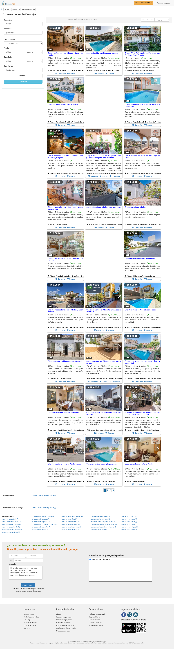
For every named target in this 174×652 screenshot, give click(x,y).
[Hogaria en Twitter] (130, 615)
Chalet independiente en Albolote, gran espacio (65, 311)
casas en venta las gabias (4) (11, 524)
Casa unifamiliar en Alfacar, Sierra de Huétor (65, 54)
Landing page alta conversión (66, 628)
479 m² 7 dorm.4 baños (66, 64)
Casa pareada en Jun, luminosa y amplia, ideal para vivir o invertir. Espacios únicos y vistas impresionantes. (142, 165)
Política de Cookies (30, 625)
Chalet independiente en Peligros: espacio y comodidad (142, 105)
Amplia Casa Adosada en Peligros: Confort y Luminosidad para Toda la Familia (103, 157)
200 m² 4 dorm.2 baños (66, 269)
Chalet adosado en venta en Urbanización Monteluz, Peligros (65, 157)
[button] (29, 9)
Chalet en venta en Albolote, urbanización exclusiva (103, 311)
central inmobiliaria (101, 559)
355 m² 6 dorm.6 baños (143, 423)
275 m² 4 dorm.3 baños (104, 423)
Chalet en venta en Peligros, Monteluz (63, 104)
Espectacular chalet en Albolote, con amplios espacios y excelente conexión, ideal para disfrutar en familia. (65, 320)
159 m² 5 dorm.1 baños (66, 423)
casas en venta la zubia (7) (40, 519)
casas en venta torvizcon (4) (71, 522)
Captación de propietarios (64, 620)
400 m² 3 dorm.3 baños (66, 321)
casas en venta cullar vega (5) (11, 522)
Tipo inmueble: (9, 39)
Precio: (6, 48)
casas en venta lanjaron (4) (11, 532)
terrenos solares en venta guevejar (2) (44, 508)
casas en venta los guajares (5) (12, 529)
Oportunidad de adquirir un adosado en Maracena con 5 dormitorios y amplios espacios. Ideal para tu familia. (65, 422)
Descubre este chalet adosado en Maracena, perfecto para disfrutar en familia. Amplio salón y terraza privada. (103, 371)
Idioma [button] (26, 628)
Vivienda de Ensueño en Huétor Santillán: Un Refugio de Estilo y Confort (142, 414)
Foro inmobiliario (94, 620)
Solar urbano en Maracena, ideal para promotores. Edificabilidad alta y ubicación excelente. (65, 371)
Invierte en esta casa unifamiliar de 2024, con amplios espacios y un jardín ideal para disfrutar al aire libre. (142, 268)
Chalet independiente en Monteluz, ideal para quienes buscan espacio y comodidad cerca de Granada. (65, 114)
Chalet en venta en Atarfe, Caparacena (101, 464)
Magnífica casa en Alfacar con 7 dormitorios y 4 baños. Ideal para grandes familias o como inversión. (65, 63)
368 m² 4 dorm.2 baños (142, 269)
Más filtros (23, 76)
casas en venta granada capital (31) (43, 516)
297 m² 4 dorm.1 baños (143, 218)
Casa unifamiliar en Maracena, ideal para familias (103, 414)
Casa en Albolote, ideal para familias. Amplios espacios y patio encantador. (142, 216)
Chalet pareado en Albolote (135, 207)
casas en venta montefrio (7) (41, 527)
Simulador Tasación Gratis (143, 3)
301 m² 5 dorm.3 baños (104, 321)
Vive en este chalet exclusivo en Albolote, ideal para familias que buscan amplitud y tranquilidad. (142, 320)
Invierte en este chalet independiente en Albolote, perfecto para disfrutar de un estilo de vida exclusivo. (103, 320)
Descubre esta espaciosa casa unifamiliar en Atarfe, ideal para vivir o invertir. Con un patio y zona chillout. (142, 474)
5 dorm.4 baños (142, 64)
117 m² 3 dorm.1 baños (104, 218)
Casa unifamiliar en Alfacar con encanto (102, 53)
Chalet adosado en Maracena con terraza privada (103, 362)
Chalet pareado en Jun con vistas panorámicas (65, 208)
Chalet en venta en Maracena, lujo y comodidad (142, 362)
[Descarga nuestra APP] (133, 628)
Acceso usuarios (163, 3)
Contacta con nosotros (31, 617)
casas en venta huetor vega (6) (71, 527)
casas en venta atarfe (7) (10, 519)
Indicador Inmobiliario (96, 625)
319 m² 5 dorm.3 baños (143, 167)
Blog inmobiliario (94, 617)
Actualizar (23, 82)
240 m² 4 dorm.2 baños (66, 115)
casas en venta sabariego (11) (100, 516)
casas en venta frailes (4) (99, 529)
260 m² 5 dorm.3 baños (143, 321)
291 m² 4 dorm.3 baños (143, 372)
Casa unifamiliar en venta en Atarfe (139, 464)
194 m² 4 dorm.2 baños (103, 475)
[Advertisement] (104, 102)
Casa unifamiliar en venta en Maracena (63, 413)
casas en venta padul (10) (129, 516)
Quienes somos (29, 614)
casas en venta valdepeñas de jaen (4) (103, 522)
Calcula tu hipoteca (95, 622)
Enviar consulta (27, 585)
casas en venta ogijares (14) (71, 524)
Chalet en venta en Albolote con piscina (140, 310)
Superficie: (8, 57)
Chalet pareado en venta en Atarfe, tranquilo (65, 464)
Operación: (8, 20)
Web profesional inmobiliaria (65, 625)
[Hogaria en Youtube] (136, 615)
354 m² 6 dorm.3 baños (103, 64)
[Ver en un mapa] (148, 20)
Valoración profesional (63, 622)
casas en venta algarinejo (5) (41, 522)
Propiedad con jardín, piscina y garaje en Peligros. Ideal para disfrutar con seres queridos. (65, 165)
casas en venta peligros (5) (129, 527)
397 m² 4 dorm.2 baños (142, 475)
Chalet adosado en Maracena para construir (65, 361)
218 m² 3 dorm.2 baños (66, 475)
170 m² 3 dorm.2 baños (104, 372)
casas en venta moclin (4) (40, 529)
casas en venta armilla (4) (129, 529)
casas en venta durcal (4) (129, 522)
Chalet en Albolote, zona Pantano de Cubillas (65, 259)
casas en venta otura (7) (69, 519)
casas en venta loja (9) (128, 524)
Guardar (72, 74)
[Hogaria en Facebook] (124, 615)
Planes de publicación (63, 631)
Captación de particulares (64, 617)
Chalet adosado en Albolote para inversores (103, 207)
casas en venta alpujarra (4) (70, 529)
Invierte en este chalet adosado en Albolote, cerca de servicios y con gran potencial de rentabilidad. (103, 217)
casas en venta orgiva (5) (129, 519)
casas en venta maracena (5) (100, 519)
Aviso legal (27, 620)
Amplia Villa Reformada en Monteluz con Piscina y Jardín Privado (142, 54)
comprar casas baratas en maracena (44, 495)
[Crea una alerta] (152, 20)
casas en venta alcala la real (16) (72, 516)
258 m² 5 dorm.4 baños (104, 167)
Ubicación (116, 176)
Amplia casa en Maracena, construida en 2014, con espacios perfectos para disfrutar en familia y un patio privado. (103, 422)
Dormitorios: (8, 66)
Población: (8, 29)
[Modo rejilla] (143, 20)
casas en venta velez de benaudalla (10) (104, 524)
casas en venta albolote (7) (11, 527)
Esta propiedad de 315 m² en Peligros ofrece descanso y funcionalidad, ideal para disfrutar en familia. (142, 114)
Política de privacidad (31, 622)
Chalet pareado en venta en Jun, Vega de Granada (142, 157)
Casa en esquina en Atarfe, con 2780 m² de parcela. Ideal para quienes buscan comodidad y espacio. (103, 474)
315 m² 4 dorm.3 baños (143, 115)
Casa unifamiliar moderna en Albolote (140, 258)
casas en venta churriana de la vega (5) (103, 527)
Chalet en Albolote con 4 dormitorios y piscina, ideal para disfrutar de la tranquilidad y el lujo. (65, 267)
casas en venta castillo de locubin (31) (44, 524)
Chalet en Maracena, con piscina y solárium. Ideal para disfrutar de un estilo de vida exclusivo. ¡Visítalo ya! (142, 371)
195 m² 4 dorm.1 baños (65, 372)
